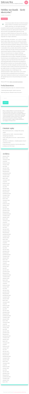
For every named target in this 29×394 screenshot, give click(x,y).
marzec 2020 (6, 286)
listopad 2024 (6, 191)
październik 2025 (7, 173)
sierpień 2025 (6, 176)
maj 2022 (5, 242)
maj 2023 (5, 222)
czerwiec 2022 (6, 241)
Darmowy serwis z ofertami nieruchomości (11, 92)
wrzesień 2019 (6, 297)
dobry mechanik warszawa (16, 81)
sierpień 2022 (6, 237)
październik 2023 (7, 213)
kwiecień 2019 (6, 305)
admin (3, 15)
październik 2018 (7, 315)
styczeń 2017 (6, 351)
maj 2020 (5, 283)
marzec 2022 (6, 246)
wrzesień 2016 (6, 358)
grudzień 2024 (6, 190)
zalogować (8, 87)
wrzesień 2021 (6, 256)
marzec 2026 (6, 164)
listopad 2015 (6, 375)
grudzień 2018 (6, 312)
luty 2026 (5, 166)
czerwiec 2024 (6, 200)
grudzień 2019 (6, 292)
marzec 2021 (6, 266)
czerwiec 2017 (6, 342)
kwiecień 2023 (6, 224)
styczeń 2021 (6, 269)
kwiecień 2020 (6, 285)
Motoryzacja (4, 18)
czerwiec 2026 (6, 159)
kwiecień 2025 (6, 183)
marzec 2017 (6, 348)
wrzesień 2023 (6, 215)
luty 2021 (5, 268)
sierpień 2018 (6, 319)
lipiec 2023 (5, 219)
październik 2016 (7, 356)
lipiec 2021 (5, 259)
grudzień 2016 (6, 353)
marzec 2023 (6, 225)
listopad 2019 (6, 293)
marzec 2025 (6, 185)
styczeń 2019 (6, 310)
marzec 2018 (6, 327)
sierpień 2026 (6, 156)
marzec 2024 (6, 205)
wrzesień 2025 (6, 174)
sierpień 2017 (6, 339)
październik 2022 (7, 234)
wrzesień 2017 (6, 337)
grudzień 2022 (6, 230)
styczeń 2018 (6, 331)
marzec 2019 (6, 307)
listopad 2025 (6, 171)
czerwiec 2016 (6, 363)
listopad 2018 (6, 314)
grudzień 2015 (6, 373)
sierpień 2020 (6, 278)
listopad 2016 (6, 354)
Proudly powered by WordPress (19, 392)
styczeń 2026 (6, 168)
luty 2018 (5, 329)
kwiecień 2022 (6, 244)
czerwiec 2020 (6, 281)
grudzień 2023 (6, 210)
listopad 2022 (6, 232)
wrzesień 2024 (6, 195)
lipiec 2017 (5, 341)
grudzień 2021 (6, 251)
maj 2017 (5, 344)
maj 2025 (5, 181)
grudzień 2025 (6, 169)
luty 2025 (5, 186)
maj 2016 (5, 364)
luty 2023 (5, 227)
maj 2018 (5, 324)
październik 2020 (7, 275)
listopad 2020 (6, 273)
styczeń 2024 (6, 208)
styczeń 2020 (6, 290)
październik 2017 (6, 336)
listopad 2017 (6, 334)
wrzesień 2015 (6, 378)
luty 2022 (5, 247)
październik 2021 (6, 254)
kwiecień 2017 (6, 346)
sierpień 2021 (6, 258)
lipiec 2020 (5, 280)
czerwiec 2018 (6, 322)
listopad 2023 (6, 212)
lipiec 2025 (5, 178)
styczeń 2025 (6, 188)
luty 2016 (5, 370)
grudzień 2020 (6, 271)
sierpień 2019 (6, 298)
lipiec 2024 (5, 198)
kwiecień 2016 (6, 366)
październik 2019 (7, 295)
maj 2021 (5, 263)
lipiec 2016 (5, 361)
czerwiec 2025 (6, 180)
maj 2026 (5, 161)
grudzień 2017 (6, 332)
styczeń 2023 (6, 229)
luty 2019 (5, 308)
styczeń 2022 (6, 249)
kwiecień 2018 (6, 325)
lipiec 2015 (5, 381)
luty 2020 (5, 288)
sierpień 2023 (6, 217)
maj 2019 (5, 303)
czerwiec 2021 (6, 261)
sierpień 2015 (6, 380)
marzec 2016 (6, 368)
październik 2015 (6, 376)
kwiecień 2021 (6, 264)
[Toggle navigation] (26, 2)
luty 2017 (5, 349)
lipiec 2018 (5, 320)
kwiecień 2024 (6, 203)
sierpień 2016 (6, 359)
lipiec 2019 (5, 300)
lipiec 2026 (5, 157)
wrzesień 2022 (6, 236)
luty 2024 (5, 207)
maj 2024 (5, 202)
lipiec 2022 (5, 239)
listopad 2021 (6, 253)
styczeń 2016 (6, 371)
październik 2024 (7, 193)
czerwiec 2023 (6, 220)
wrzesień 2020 (6, 276)
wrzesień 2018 (6, 317)
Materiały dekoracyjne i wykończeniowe (11, 90)
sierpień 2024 (6, 197)
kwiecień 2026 (6, 163)
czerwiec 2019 (6, 302)
